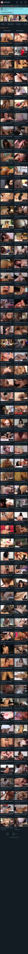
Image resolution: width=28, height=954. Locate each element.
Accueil (3, 24)
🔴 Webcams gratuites (5, 6)
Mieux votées (10, 24)
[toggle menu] (17, 2)
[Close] (26, 9)
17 (17, 834)
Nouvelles (18, 24)
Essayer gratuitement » (7, 12)
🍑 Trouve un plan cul (15, 6)
